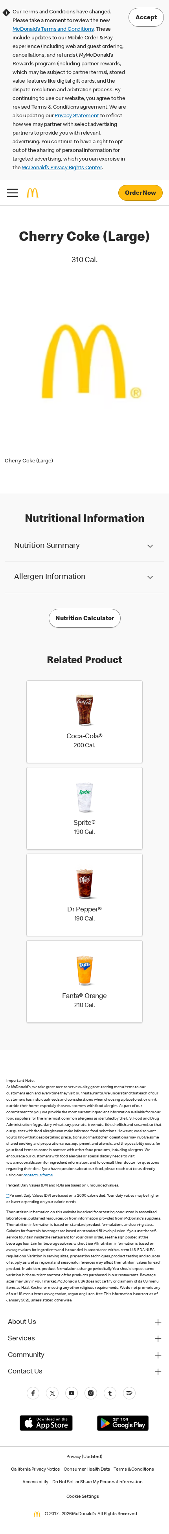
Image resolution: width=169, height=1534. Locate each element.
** (7, 1196)
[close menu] (12, 192)
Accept (146, 18)
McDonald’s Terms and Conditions (53, 29)
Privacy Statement (77, 116)
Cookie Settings (82, 1497)
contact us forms (38, 1175)
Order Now (140, 193)
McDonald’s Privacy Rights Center (61, 168)
